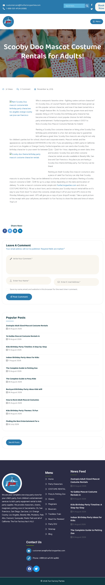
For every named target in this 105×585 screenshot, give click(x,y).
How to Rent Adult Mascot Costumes (22, 400)
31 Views (9, 89)
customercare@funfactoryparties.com (49, 550)
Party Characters (55, 484)
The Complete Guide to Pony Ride (21, 378)
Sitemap (51, 529)
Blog (50, 534)
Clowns (51, 499)
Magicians (52, 504)
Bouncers (52, 509)
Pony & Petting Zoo (56, 494)
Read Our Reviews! (56, 519)
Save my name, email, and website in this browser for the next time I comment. (43, 289)
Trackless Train (54, 514)
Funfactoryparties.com (66, 185)
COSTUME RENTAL (56, 489)
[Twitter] (92, 9)
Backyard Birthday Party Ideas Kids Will (24, 389)
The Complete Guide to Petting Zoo (22, 368)
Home (51, 479)
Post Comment (20, 297)
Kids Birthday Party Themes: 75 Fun (22, 410)
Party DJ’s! (52, 524)
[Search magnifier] (87, 6)
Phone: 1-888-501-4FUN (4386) (46, 558)
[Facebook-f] (92, 5)
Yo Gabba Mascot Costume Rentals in (23, 336)
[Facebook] (29, 569)
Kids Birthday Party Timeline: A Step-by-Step (26, 346)
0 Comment (25, 89)
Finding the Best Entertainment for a (22, 421)
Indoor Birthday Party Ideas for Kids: (22, 357)
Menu (98, 21)
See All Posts (14, 442)
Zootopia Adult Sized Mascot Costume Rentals (27, 325)
